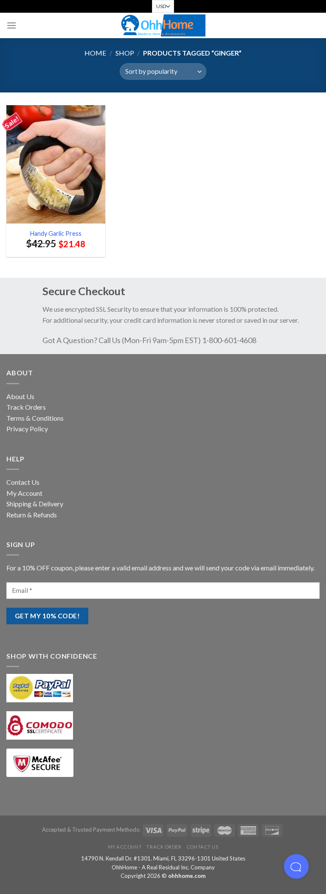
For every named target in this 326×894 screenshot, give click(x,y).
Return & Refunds (31, 515)
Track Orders (26, 407)
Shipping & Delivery (34, 504)
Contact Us (22, 482)
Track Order (163, 846)
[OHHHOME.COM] (163, 25)
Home (95, 53)
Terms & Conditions (35, 418)
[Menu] (11, 25)
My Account (24, 493)
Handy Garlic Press (56, 233)
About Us (20, 396)
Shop (124, 53)
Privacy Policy (27, 429)
